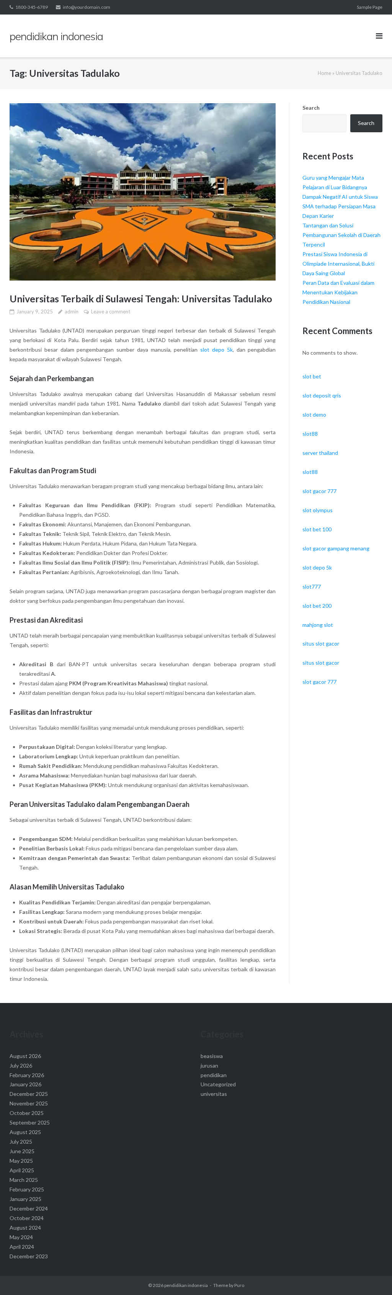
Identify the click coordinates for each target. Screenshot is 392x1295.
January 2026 (25, 1084)
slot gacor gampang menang (335, 548)
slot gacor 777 (319, 491)
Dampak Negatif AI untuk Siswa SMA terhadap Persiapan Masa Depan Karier (340, 206)
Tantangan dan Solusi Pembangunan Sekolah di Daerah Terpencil (341, 235)
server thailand (320, 453)
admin (71, 311)
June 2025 (22, 1151)
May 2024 (21, 1237)
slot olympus (317, 510)
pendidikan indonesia (186, 1285)
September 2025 (30, 1122)
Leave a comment (110, 311)
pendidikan (214, 1075)
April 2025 (22, 1170)
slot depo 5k (216, 349)
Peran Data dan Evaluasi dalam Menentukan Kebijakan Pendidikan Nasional (338, 292)
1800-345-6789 (31, 7)
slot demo (314, 414)
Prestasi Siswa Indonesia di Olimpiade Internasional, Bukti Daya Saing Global (338, 263)
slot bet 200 (317, 605)
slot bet (311, 376)
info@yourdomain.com (86, 7)
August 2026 (25, 1056)
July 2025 (21, 1141)
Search (311, 107)
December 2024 (29, 1208)
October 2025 (27, 1113)
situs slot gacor (320, 643)
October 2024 (27, 1218)
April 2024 (22, 1246)
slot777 (311, 586)
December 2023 (29, 1256)
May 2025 (21, 1160)
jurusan (209, 1065)
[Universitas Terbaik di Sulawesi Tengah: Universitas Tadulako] (143, 192)
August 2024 (25, 1227)
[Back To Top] (373, 1276)
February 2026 (27, 1075)
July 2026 (21, 1065)
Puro (239, 1285)
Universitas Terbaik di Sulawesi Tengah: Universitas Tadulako (141, 298)
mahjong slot (317, 625)
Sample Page (369, 7)
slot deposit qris (321, 395)
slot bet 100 (317, 529)
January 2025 (25, 1199)
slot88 (310, 433)
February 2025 (27, 1189)
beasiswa (212, 1056)
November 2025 (29, 1103)
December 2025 (29, 1094)
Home (324, 73)
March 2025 (24, 1180)
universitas (214, 1094)
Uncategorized (218, 1084)
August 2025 (25, 1132)
